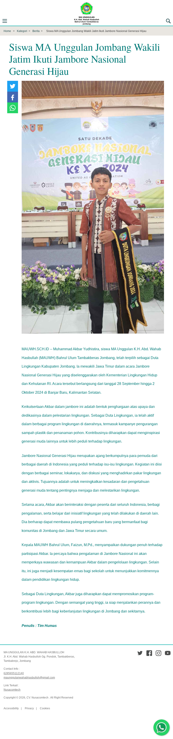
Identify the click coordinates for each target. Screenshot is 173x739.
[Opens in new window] (12, 86)
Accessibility (11, 708)
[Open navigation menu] (4, 21)
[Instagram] (158, 653)
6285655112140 (14, 673)
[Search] (168, 21)
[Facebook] (149, 653)
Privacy (29, 708)
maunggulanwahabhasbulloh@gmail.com (29, 677)
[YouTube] (168, 653)
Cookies (45, 708)
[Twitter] (140, 653)
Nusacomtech (12, 689)
